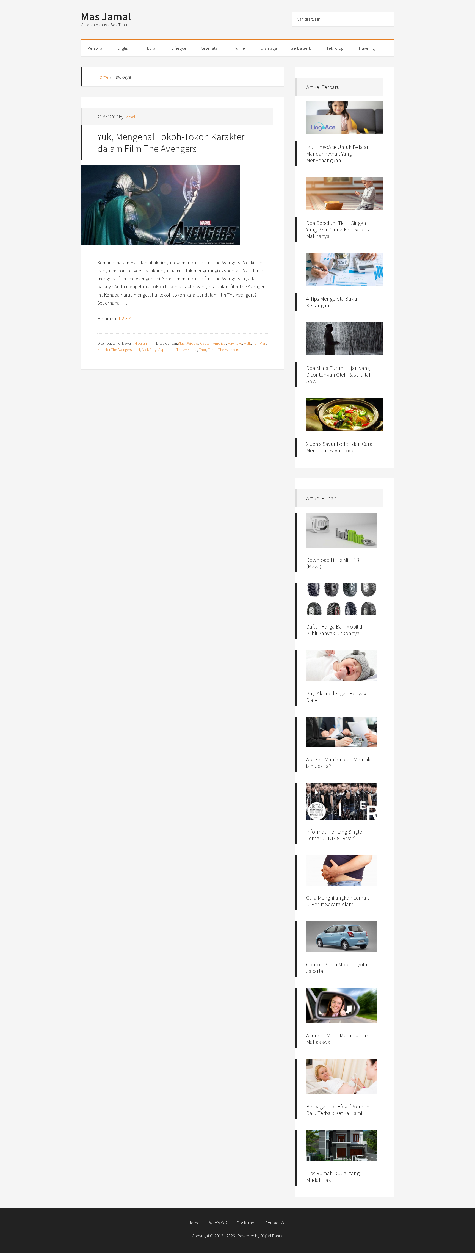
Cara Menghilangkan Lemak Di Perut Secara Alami (337, 901)
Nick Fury (149, 349)
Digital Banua (271, 1235)
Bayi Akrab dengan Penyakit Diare (337, 696)
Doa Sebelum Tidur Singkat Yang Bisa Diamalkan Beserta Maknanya (338, 229)
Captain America (213, 343)
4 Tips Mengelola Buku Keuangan (331, 302)
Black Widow (188, 343)
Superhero (166, 349)
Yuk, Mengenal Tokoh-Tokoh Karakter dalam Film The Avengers (170, 143)
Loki (137, 349)
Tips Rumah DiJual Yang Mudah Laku (333, 1176)
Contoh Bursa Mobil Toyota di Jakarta (339, 967)
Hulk (247, 343)
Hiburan (140, 343)
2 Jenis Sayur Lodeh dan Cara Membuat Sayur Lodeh (339, 447)
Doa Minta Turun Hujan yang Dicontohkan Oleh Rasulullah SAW (339, 374)
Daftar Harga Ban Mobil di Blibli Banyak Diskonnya (334, 630)
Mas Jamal (106, 16)
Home (102, 77)
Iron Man (259, 343)
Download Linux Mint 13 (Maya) (332, 563)
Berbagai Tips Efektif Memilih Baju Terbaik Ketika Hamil (337, 1109)
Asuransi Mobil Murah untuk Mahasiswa (337, 1038)
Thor (202, 349)
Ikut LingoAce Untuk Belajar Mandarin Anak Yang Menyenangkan (337, 153)
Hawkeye (235, 343)
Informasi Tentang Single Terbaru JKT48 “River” (334, 835)
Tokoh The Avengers (223, 349)
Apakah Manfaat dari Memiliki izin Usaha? (338, 762)
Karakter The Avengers (114, 349)
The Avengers (186, 349)
